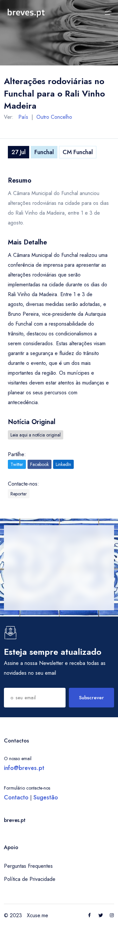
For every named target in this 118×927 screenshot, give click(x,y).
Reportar (18, 493)
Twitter (16, 464)
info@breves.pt (24, 768)
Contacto (16, 797)
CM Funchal (78, 152)
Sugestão (45, 797)
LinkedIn (63, 464)
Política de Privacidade (29, 879)
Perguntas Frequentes (28, 866)
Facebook (39, 464)
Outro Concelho (54, 117)
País (23, 117)
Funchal (44, 152)
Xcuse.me (37, 915)
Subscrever (91, 697)
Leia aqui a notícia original (35, 435)
